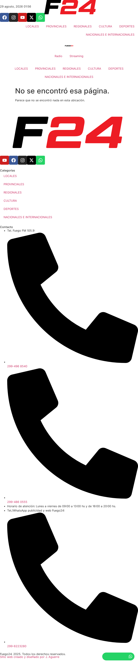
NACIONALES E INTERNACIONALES (69, 77)
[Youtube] (4, 160)
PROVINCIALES (45, 68)
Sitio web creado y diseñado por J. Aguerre (29, 657)
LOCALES (21, 68)
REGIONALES (72, 68)
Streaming (76, 56)
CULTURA (94, 68)
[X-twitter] (31, 160)
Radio (58, 56)
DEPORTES (115, 68)
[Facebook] (13, 160)
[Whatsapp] (40, 160)
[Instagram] (22, 160)
